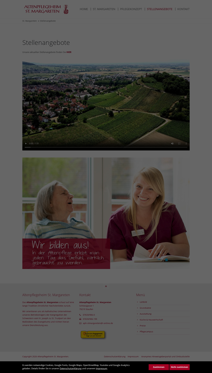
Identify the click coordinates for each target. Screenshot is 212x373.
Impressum (101, 368)
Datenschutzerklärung (70, 368)
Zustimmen (158, 367)
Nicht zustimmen (179, 367)
